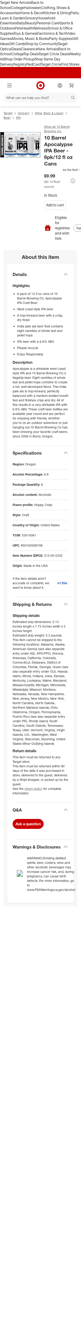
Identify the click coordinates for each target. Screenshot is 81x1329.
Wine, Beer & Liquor (49, 113)
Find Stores (70, 64)
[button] (62, 170)
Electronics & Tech (51, 33)
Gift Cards (17, 43)
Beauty (30, 23)
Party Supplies (60, 38)
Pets (18, 28)
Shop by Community (41, 43)
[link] (62, 170)
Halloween (32, 7)
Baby (21, 23)
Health (27, 28)
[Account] (60, 85)
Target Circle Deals (54, 54)
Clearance (29, 49)
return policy (33, 789)
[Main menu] (9, 85)
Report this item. (62, 583)
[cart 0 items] (71, 85)
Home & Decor (31, 13)
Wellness (40, 28)
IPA (18, 118)
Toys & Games (25, 33)
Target (8, 113)
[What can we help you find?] (40, 98)
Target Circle (51, 64)
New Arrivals (48, 49)
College (17, 7)
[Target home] (40, 85)
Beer (7, 118)
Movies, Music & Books (30, 38)
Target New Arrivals (15, 2)
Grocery (31, 18)
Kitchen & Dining (56, 13)
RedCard (33, 64)
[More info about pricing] (72, 180)
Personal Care (47, 23)
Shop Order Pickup (19, 59)
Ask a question (28, 824)
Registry (19, 64)
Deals (16, 49)
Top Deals (31, 54)
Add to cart (55, 205)
